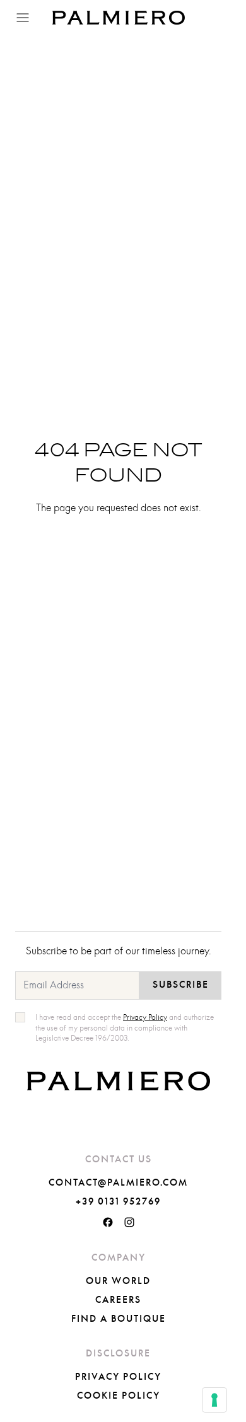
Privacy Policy (118, 1377)
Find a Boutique (118, 1319)
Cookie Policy (118, 1396)
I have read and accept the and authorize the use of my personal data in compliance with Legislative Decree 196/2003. (124, 1028)
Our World (118, 1281)
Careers (118, 1300)
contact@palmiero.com (118, 1183)
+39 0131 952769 (118, 1202)
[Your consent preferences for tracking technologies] (214, 1400)
